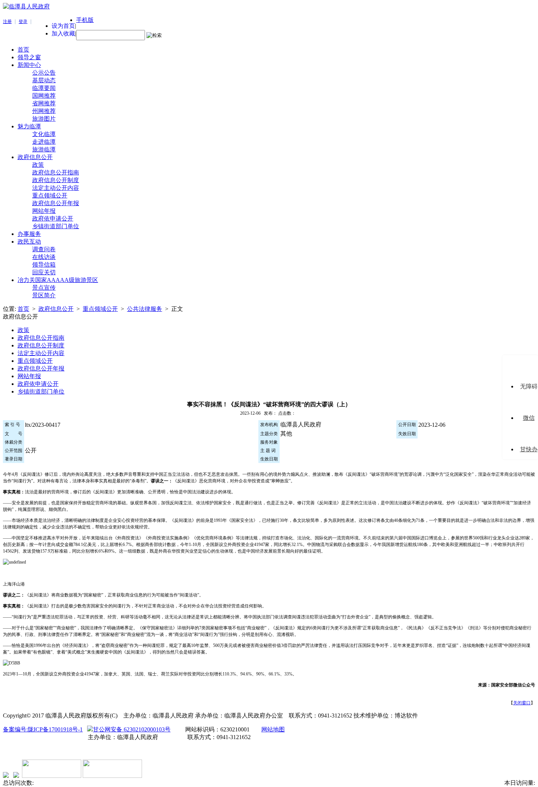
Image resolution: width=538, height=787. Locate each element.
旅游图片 (44, 119)
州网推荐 (44, 111)
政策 (38, 165)
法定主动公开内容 (55, 188)
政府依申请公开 (52, 218)
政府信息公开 (35, 157)
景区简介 (44, 295)
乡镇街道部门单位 (55, 226)
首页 (23, 49)
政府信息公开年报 (55, 203)
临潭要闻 (44, 88)
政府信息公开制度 (55, 180)
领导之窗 (29, 57)
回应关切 (44, 272)
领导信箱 (44, 264)
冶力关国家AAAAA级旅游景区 (58, 280)
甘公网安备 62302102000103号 (132, 729)
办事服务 (29, 234)
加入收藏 (63, 33)
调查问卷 (44, 249)
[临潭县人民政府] (26, 6)
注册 (7, 21)
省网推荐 (44, 103)
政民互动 (29, 241)
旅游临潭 (44, 149)
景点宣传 (44, 288)
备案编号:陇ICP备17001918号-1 (43, 729)
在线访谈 (44, 257)
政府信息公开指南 (55, 172)
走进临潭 (44, 142)
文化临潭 (44, 134)
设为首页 (63, 26)
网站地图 (273, 729)
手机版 (85, 20)
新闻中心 (29, 65)
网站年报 (44, 211)
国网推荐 (44, 96)
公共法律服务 (144, 309)
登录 (23, 21)
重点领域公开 (49, 195)
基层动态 (44, 80)
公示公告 (44, 72)
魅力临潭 (29, 126)
